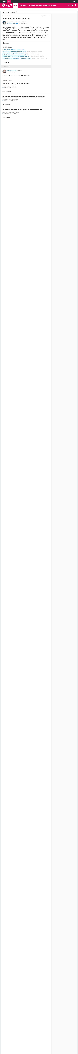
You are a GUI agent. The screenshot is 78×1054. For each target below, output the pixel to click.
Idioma (74, 1)
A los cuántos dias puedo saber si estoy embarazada (16, 58)
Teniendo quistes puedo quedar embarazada (14, 55)
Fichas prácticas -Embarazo (34, 51)
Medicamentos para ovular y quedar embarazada (15, 56)
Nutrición (32, 5)
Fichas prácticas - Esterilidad (37, 56)
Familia (25, 5)
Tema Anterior (7, 16)
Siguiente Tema (44, 16)
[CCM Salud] (7, 5)
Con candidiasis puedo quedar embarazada (14, 51)
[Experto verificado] (17, 24)
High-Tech (4, 1)
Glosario (53, 5)
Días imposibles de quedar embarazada (13, 53)
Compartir (6, 43)
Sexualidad (46, 5)
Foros (15, 5)
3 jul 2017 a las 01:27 (23, 23)
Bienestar (39, 5)
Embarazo (13, 12)
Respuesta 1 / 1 (6, 66)
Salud (9, 1)
